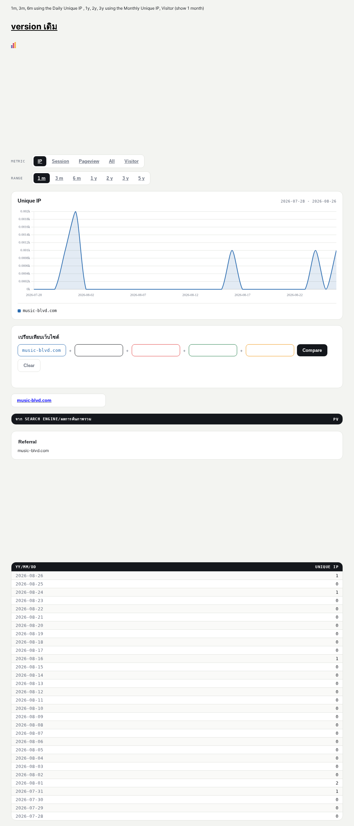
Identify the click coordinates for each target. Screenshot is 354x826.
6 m (77, 178)
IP (40, 161)
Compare (312, 350)
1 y (94, 178)
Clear (29, 365)
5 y (141, 178)
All (112, 161)
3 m (59, 178)
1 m (42, 178)
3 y (125, 178)
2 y (109, 178)
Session (60, 161)
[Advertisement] (177, 99)
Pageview (89, 161)
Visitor (131, 161)
